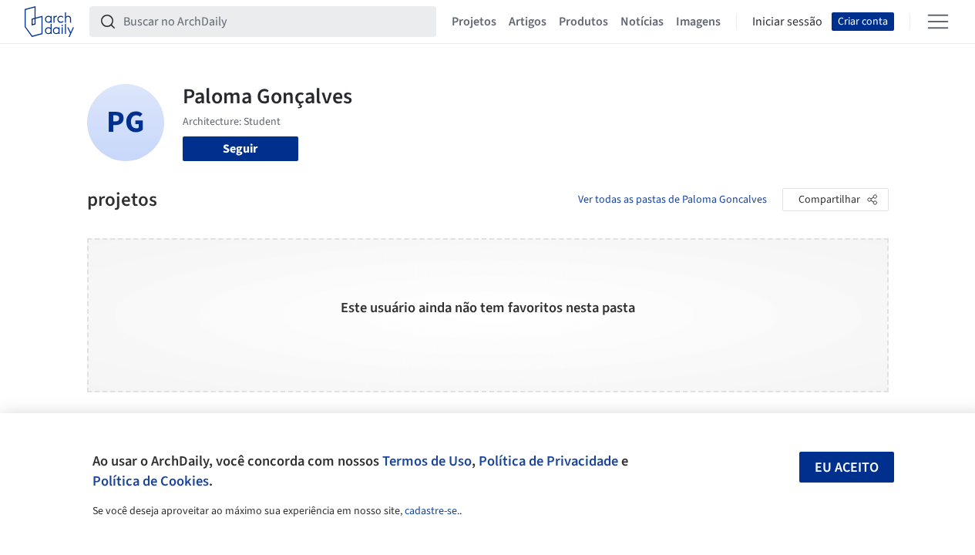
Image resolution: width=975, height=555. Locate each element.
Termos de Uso (427, 461)
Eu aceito (847, 467)
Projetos (474, 21)
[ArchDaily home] (49, 21)
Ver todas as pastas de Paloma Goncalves (672, 199)
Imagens (698, 21)
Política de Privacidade (548, 461)
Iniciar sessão (787, 21)
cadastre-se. (432, 511)
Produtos (583, 21)
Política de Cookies (150, 481)
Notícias (642, 21)
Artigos (527, 21)
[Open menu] (938, 21)
